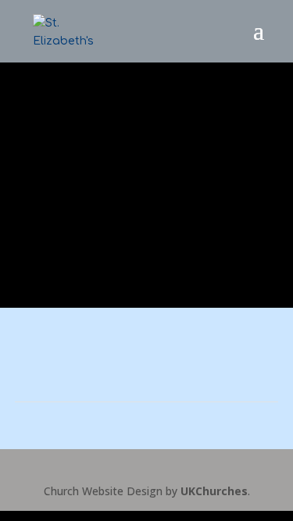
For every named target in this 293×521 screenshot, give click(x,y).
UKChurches (214, 491)
